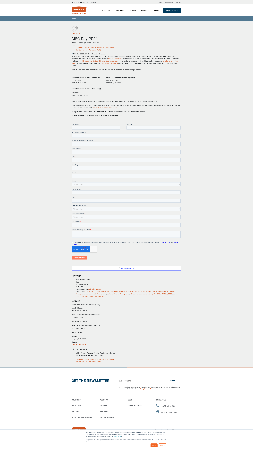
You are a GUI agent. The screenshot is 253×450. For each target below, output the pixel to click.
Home (74, 18)
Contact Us (161, 400)
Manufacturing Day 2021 (152, 294)
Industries (76, 405)
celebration (123, 291)
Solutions (76, 400)
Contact (93, 2)
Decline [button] (162, 445)
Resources (105, 411)
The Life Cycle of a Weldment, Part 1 (89, 50)
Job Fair (91, 289)
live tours (139, 294)
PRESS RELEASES (135, 405)
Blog (160, 2)
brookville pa (88, 291)
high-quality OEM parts (110, 63)
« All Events (76, 33)
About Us (104, 400)
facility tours (132, 291)
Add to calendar (126, 268)
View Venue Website (79, 344)
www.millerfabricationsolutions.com (105, 108)
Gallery (75, 411)
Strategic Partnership (82, 417)
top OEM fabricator (114, 58)
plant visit (101, 296)
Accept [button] (154, 445)
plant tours (93, 296)
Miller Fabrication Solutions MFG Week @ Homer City (95, 47)
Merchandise (169, 2)
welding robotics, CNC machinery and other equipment (99, 61)
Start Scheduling (172, 10)
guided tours (150, 291)
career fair (114, 291)
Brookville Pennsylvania (101, 291)
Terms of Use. (154, 389)
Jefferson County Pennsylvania (118, 294)
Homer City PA (161, 291)
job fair (132, 294)
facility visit (141, 291)
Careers (178, 2)
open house (84, 296)
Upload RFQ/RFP (107, 417)
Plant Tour (98, 289)
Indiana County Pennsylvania (96, 294)
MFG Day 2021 (166, 294)
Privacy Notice (117, 436)
